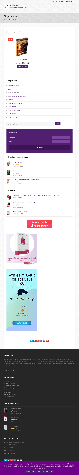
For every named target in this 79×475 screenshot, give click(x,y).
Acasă (5, 19)
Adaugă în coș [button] (22, 67)
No (39, 471)
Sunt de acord (30, 471)
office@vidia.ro (11, 453)
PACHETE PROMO (9, 383)
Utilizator (12, 138)
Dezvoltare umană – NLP (11, 386)
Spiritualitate (12, 107)
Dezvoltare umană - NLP (15, 85)
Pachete (10, 100)
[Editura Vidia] (20, 6)
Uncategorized (12, 117)
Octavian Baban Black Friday (17, 96)
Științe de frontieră (14, 110)
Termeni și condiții (9, 370)
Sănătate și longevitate (15, 103)
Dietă (9, 89)
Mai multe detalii (48, 471)
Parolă (11, 141)
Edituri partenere (13, 92)
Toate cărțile (12, 114)
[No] (76, 468)
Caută (57, 124)
